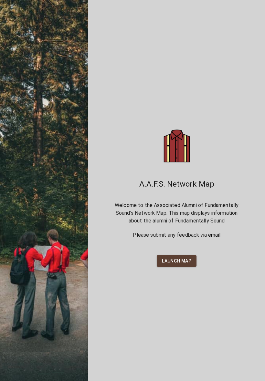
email (214, 235)
